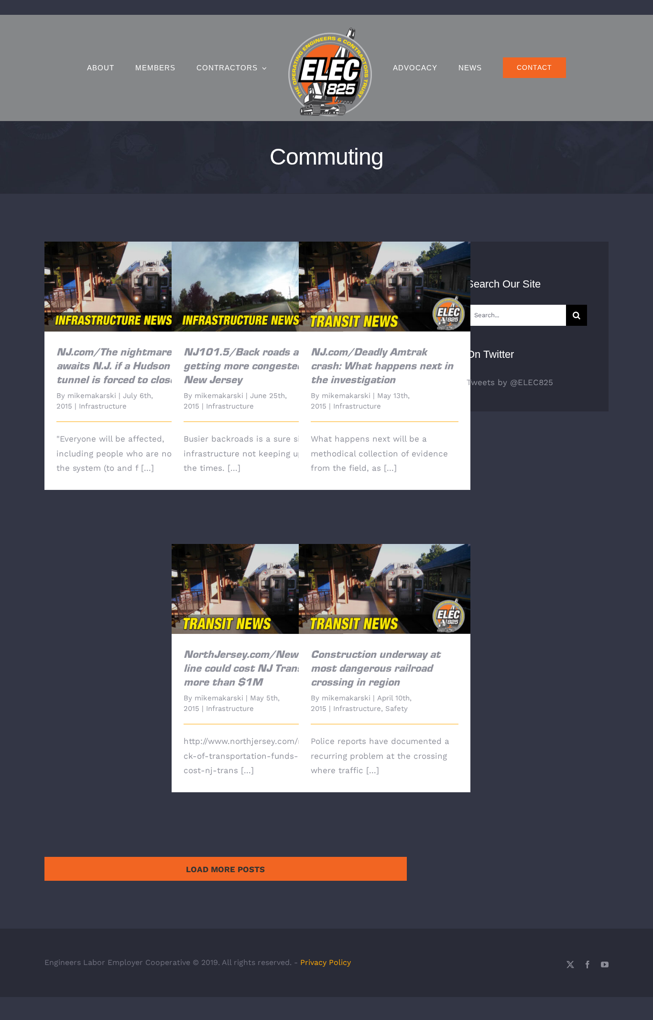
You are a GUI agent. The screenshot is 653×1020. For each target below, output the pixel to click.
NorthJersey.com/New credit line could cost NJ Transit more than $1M (257, 575)
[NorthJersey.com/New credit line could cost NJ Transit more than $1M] (257, 589)
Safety (396, 708)
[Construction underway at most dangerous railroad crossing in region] (384, 589)
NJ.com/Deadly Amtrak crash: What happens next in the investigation (384, 273)
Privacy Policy (325, 962)
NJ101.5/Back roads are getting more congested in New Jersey (257, 273)
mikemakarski (91, 395)
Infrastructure (103, 406)
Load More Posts (225, 869)
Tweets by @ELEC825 (510, 382)
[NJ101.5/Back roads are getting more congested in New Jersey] (257, 287)
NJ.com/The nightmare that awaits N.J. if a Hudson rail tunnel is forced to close (130, 273)
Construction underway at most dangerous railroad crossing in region (384, 575)
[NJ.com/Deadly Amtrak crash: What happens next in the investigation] (384, 287)
